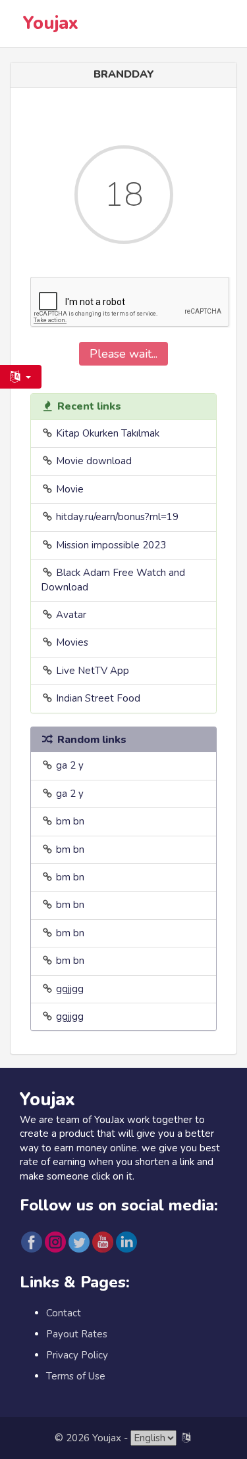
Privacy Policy (77, 1355)
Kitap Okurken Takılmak (107, 433)
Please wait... (123, 354)
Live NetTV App (92, 670)
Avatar (71, 614)
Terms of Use (75, 1376)
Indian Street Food (98, 698)
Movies (72, 642)
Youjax (50, 23)
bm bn (70, 821)
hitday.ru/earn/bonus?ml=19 (117, 516)
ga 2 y (70, 765)
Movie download (94, 460)
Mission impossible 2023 (111, 545)
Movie (70, 489)
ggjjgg (70, 988)
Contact (63, 1313)
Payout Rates (76, 1334)
